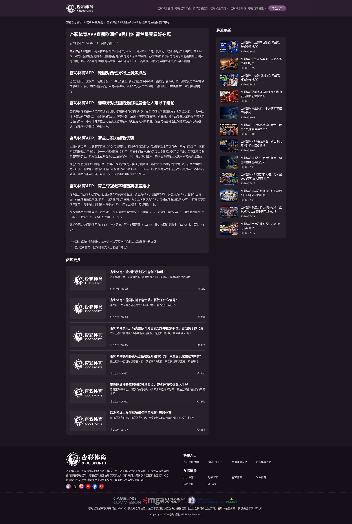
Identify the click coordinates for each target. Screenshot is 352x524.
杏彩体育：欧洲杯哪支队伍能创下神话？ (104, 247)
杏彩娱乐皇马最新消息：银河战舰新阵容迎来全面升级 (261, 193)
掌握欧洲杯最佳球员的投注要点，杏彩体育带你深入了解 (149, 384)
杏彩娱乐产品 (183, 8)
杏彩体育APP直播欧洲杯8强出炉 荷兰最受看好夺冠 (138, 22)
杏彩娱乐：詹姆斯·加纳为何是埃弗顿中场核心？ (260, 44)
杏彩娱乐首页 (165, 8)
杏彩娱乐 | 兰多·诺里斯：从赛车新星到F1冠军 (261, 61)
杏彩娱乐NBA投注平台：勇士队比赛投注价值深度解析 (261, 143)
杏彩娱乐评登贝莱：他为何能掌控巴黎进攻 (261, 110)
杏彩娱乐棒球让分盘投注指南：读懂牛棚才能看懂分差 (261, 160)
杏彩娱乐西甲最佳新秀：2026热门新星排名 (260, 226)
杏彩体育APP (78, 51)
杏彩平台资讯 (94, 22)
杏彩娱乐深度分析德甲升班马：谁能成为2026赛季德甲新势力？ (261, 209)
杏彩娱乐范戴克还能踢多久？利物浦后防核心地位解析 (261, 94)
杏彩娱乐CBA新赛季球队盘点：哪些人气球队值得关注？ (261, 127)
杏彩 (72, 146)
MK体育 (212, 484)
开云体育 (188, 477)
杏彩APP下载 (215, 462)
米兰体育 (261, 477)
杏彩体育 (77, 212)
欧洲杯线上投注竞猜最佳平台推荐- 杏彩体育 (140, 412)
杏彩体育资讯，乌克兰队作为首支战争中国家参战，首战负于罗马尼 (156, 328)
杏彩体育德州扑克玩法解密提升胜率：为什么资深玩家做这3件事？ (156, 356)
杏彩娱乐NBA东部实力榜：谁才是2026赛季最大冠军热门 (261, 176)
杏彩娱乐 (93, 508)
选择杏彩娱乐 (200, 8)
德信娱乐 (188, 484)
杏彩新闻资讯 (256, 8)
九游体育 (213, 477)
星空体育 (237, 477)
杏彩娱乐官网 (191, 462)
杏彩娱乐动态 (238, 8)
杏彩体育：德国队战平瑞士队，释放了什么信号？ (144, 300)
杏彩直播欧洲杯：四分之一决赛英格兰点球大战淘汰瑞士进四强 (117, 241)
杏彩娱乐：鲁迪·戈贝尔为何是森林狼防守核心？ (260, 77)
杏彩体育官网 (263, 462)
